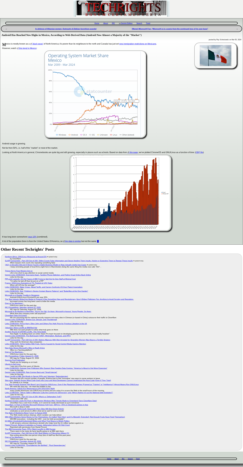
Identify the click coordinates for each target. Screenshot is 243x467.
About (105, 23)
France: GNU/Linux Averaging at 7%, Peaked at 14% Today (28, 283)
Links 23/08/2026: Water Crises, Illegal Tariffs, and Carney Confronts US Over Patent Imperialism (44, 287)
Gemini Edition (127, 23)
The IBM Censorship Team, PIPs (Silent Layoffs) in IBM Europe (30, 429)
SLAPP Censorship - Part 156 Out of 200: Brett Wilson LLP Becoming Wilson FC (37, 433)
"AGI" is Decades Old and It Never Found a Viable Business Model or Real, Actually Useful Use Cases (45, 265)
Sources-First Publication (15, 360)
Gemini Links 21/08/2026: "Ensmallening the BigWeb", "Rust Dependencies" (35, 445)
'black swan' (37, 44)
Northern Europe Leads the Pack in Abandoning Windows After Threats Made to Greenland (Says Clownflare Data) (51, 401)
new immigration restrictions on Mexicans (137, 44)
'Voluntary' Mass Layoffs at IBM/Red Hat (21, 328)
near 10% (32, 237)
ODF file (199, 152)
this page (134, 152)
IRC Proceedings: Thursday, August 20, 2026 (23, 441)
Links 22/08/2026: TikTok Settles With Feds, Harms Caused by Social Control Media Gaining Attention (45, 344)
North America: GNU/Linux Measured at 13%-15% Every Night (30, 388)
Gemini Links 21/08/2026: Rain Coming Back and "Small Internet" (31, 372)
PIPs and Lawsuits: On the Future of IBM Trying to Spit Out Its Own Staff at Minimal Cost (40, 279)
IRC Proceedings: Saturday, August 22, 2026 (23, 307)
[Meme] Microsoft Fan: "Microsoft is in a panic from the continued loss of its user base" (170, 29)
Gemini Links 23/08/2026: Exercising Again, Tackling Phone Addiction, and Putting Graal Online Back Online (48, 275)
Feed (148, 23)
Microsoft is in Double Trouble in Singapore (22, 295)
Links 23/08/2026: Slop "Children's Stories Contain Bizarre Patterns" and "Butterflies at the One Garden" (46, 291)
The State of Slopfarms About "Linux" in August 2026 (26, 413)
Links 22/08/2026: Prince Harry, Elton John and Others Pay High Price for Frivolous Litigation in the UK (46, 324)
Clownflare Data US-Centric (16, 315)
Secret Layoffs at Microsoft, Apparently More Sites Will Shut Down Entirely (34, 409)
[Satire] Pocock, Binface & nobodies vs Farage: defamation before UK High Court (37, 425)
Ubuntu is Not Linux (13, 364)
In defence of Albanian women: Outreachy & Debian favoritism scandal (65, 29)
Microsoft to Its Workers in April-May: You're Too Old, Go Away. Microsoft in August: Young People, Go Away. (48, 311)
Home (96, 23)
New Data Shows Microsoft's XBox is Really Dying (25, 348)
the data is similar (73, 241)
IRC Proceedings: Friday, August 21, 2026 (21, 356)
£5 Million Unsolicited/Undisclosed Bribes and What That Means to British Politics (37, 421)
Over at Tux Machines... (14, 303)
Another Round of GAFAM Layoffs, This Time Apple (25, 332)
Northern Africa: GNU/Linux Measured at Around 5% (26, 257)
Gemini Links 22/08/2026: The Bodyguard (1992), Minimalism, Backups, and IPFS (37, 336)
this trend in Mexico (27, 48)
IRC (113, 23)
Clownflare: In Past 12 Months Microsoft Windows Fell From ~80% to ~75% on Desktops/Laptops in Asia (46, 405)
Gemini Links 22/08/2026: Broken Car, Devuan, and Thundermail (31, 320)
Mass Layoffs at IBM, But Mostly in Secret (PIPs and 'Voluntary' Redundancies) (36, 376)
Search (139, 23)
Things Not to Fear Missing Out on (19, 271)
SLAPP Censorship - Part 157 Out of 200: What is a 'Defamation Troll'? (33, 397)
